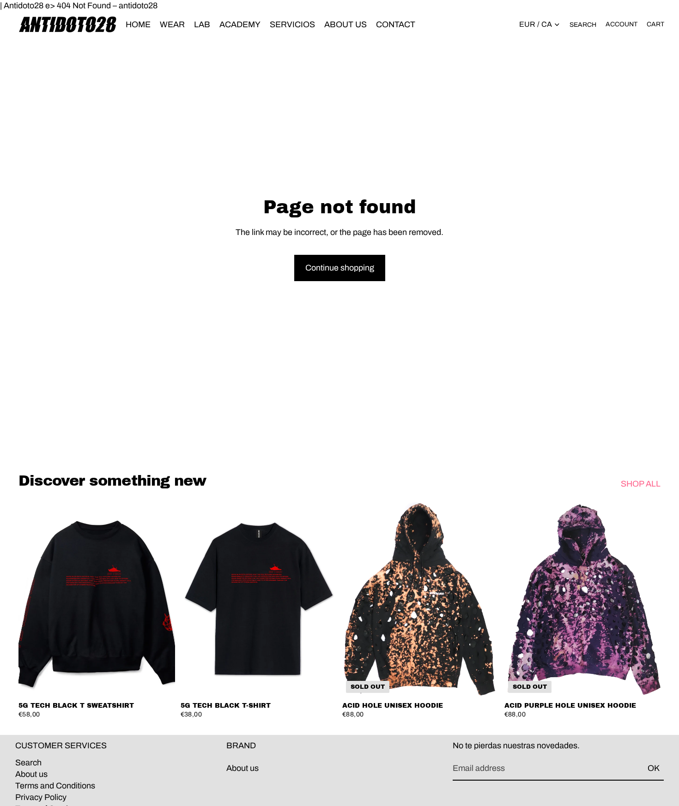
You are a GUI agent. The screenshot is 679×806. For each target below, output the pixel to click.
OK (654, 768)
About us (31, 773)
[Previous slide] (32, 599)
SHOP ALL (641, 483)
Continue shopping (339, 267)
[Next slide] (161, 599)
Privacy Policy (41, 797)
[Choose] (160, 682)
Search (28, 762)
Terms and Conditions (55, 785)
